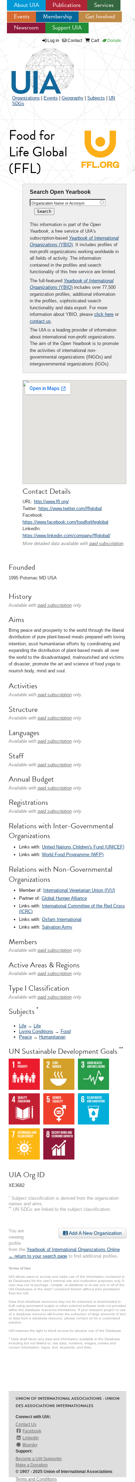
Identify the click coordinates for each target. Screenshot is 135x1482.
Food (66, 1031)
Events (21, 16)
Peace (25, 1037)
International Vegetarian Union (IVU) (79, 890)
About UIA (26, 5)
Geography (72, 98)
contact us (40, 321)
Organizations (26, 98)
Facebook (31, 1431)
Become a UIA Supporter (39, 1458)
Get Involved (100, 16)
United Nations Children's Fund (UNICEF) (83, 847)
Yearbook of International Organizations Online (73, 1249)
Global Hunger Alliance (64, 898)
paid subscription (106, 543)
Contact (74, 40)
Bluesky (29, 1444)
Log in (53, 40)
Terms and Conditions (36, 1479)
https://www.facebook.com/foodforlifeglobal (65, 522)
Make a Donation (32, 1465)
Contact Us (26, 1424)
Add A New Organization (95, 1233)
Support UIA (67, 27)
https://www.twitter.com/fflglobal (70, 508)
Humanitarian (52, 1037)
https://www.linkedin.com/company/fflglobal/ (66, 535)
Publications (67, 5)
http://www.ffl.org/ (51, 501)
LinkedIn (30, 1438)
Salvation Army (57, 927)
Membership (57, 16)
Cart (94, 40)
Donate (113, 40)
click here (104, 314)
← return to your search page (38, 1256)
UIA (35, 67)
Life (22, 1025)
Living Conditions (36, 1031)
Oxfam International (61, 919)
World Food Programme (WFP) (73, 854)
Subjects (96, 98)
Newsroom (26, 27)
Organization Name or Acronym (58, 203)
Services (104, 5)
